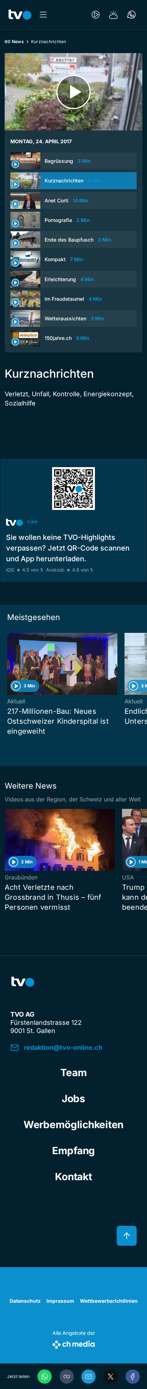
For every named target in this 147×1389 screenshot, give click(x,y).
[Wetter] (113, 14)
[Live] (95, 14)
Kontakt (73, 1177)
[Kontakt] (131, 14)
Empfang (73, 1151)
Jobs (73, 1099)
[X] (110, 1376)
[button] (67, 1376)
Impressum (60, 1301)
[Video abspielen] (73, 91)
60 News (14, 41)
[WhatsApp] (44, 1376)
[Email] (88, 1376)
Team (73, 1073)
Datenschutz (25, 1301)
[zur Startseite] (20, 14)
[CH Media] (73, 1343)
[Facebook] (133, 1376)
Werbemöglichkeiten (73, 1125)
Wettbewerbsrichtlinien (109, 1301)
